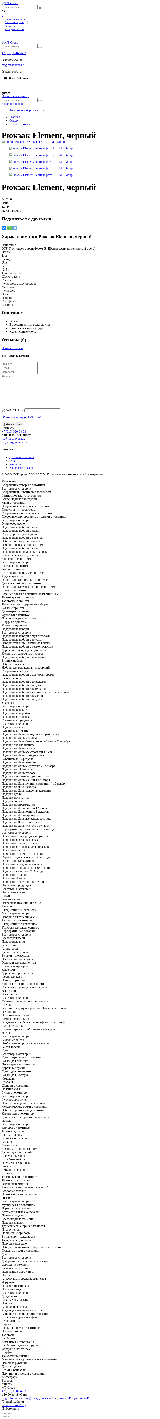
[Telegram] (14, 228)
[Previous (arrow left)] (3, 1416)
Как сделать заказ (14, 29)
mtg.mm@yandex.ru (14, 442)
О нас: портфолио (14, 22)
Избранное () (62, 1398)
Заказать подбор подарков (26, 110)
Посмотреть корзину (15, 96)
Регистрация (10, 1405)
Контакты (10, 25)
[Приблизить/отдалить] (10, 1413)
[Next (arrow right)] (7, 1416)
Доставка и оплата (15, 18)
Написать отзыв (12, 348)
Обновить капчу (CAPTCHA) (21, 417)
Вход (22, 1405)
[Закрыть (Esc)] (3, 1413)
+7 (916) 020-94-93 (14, 53)
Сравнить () (80, 1398)
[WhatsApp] (9, 228)
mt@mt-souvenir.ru (13, 65)
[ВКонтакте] (4, 228)
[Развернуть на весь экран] (7, 1413)
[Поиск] (40, 8)
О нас (13, 460)
